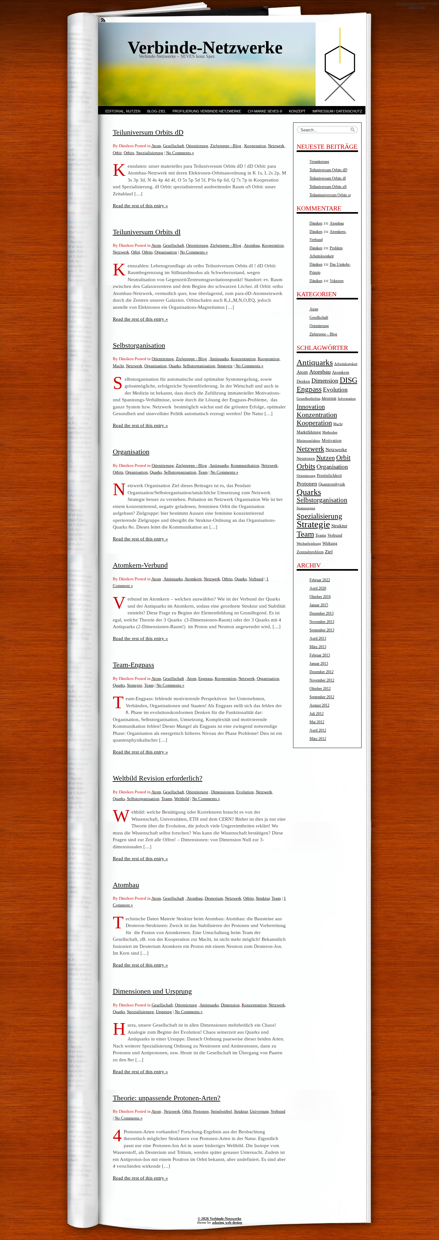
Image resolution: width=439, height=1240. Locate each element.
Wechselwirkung (309, 543)
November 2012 (321, 680)
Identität (329, 398)
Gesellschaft (173, 145)
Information (347, 398)
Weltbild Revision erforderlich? (157, 778)
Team (203, 472)
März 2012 (317, 738)
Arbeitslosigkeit (345, 364)
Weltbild (181, 798)
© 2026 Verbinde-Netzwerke (219, 1218)
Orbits (129, 152)
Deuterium (214, 898)
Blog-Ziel (156, 111)
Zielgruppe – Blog (323, 334)
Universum (259, 1111)
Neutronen (306, 458)
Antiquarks (219, 358)
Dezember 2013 (321, 613)
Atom (156, 145)
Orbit (117, 152)
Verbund (256, 578)
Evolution (245, 791)
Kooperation (255, 145)
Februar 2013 (319, 655)
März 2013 (317, 647)
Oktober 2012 (320, 688)
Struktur (263, 898)
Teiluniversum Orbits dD (148, 132)
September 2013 (321, 630)
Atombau (252, 245)
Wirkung (329, 543)
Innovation (311, 406)
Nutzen (325, 457)
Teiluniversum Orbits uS (328, 186)
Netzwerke (336, 449)
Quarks (175, 365)
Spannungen (306, 508)
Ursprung (164, 1011)
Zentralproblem (310, 551)
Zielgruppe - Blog (225, 145)
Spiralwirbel (221, 1111)
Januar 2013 (318, 663)
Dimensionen (222, 791)
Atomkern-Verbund (140, 565)
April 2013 (317, 638)
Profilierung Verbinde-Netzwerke (207, 111)
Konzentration (243, 358)
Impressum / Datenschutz (337, 111)
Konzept (297, 111)
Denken (303, 381)
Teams (166, 798)
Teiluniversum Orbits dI (147, 232)
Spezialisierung (149, 152)
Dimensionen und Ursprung (152, 991)
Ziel (329, 551)
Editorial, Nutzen (122, 111)
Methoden (329, 432)
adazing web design (227, 1222)
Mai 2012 (316, 722)
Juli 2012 (316, 713)
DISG (348, 380)
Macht (118, 365)
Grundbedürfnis (308, 398)
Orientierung (197, 145)
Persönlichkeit (329, 475)
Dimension (230, 1005)
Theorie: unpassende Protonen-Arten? (166, 1098)
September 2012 (321, 697)
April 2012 (317, 730)
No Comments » (180, 152)
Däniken (315, 223)
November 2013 (321, 622)
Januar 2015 (318, 605)
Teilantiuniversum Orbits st (330, 195)
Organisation (166, 252)
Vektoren (337, 281)
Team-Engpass (133, 665)
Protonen (201, 1111)
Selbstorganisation (139, 345)
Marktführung (309, 432)
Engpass (205, 678)
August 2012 (319, 705)
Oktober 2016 (320, 596)
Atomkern (193, 578)
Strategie (225, 365)
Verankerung (319, 161)
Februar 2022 (319, 580)
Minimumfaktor (308, 440)
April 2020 (317, 588)
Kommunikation (245, 465)
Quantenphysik (331, 484)
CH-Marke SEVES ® (265, 111)
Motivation (332, 440)
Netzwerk (276, 145)
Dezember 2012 (321, 672)
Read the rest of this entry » (140, 205)
